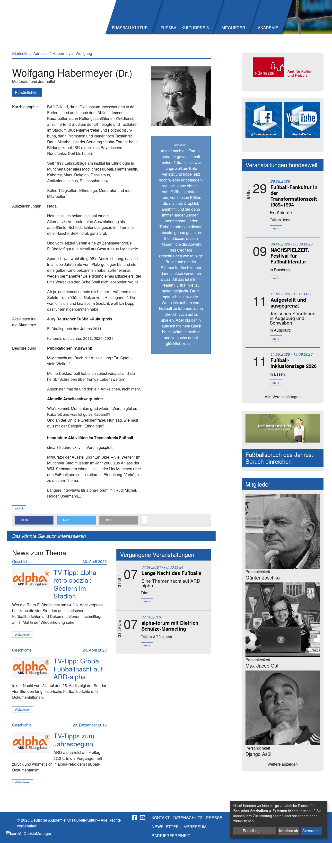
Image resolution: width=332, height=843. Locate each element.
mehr (146, 601)
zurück (19, 508)
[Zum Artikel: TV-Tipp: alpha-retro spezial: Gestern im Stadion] (31, 578)
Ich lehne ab (288, 830)
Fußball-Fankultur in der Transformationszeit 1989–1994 (293, 195)
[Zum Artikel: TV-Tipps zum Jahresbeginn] (31, 742)
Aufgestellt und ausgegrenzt (288, 302)
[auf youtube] (143, 818)
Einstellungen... (254, 830)
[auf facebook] (135, 818)
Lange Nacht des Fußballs (171, 572)
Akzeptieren (311, 830)
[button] (34, 520)
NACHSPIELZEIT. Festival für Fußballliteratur (290, 255)
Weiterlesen (23, 634)
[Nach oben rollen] (324, 835)
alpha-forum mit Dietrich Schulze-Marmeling (169, 625)
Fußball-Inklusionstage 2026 (294, 362)
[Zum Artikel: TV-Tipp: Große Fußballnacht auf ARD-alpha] (31, 667)
